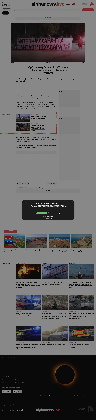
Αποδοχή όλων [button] (41, 213)
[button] (48, 210)
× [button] (72, 201)
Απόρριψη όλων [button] (54, 213)
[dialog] (48, 210)
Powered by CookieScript (48, 218)
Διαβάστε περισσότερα (54, 207)
